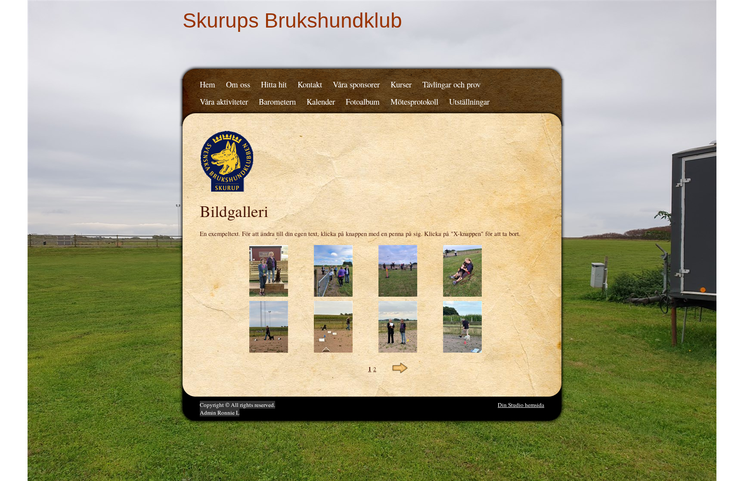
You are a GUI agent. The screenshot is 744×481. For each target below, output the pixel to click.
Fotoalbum (363, 101)
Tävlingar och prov (451, 84)
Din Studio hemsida (521, 405)
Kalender (321, 101)
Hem (207, 84)
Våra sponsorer (356, 84)
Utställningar (469, 101)
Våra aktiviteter (224, 101)
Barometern (277, 101)
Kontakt (310, 84)
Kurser (401, 84)
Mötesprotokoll (414, 101)
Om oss (238, 84)
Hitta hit (274, 84)
